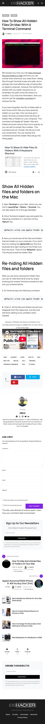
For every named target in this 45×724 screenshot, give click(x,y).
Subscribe (21, 538)
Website (4, 490)
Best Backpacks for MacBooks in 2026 (27, 637)
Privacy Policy (23, 717)
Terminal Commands (10, 364)
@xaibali (25, 426)
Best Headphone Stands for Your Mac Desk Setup (27, 599)
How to (5, 15)
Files (5, 357)
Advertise (33, 714)
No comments (19, 571)
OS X (23, 361)
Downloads (24, 714)
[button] (3, 3)
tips (23, 364)
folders (14, 357)
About (8, 714)
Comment (5, 448)
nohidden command (24, 98)
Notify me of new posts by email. (13, 505)
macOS (14, 15)
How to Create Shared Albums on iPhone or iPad (25, 612)
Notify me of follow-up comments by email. (16, 500)
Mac (38, 357)
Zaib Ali (22, 413)
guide (22, 357)
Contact (15, 714)
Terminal (32, 361)
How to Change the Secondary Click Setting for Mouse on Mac (26, 625)
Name (4, 470)
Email (4, 480)
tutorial (32, 364)
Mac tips (6, 361)
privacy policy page (22, 328)
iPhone (7, 587)
